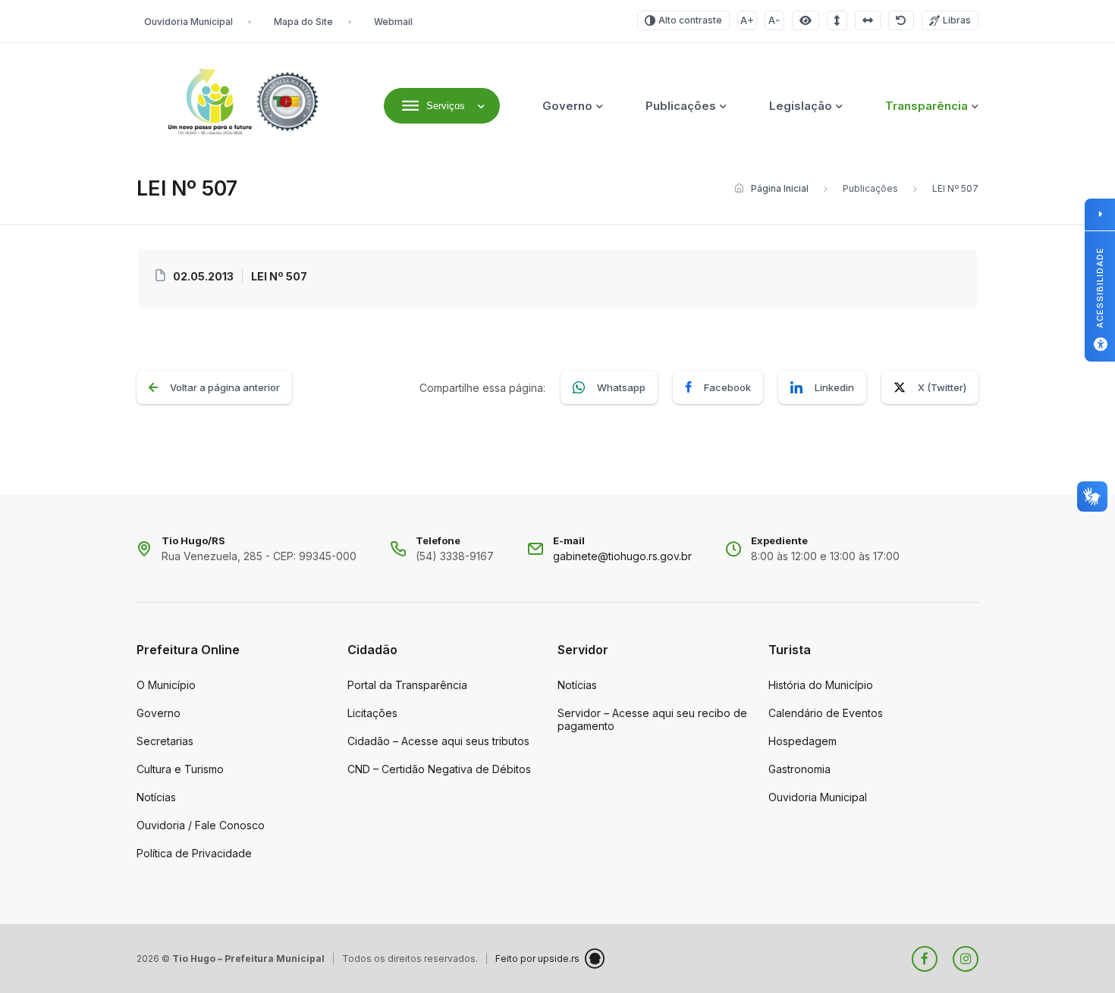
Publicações (680, 106)
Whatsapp (621, 387)
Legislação (800, 106)
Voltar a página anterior (225, 387)
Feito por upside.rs (537, 958)
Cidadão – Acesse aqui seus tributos (438, 741)
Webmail (393, 21)
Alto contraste (690, 20)
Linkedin (834, 387)
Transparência (926, 106)
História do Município (820, 684)
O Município (166, 684)
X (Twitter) (942, 387)
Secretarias (165, 741)
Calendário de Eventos (825, 712)
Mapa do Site (303, 21)
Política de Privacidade (194, 853)
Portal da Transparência (407, 684)
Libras (957, 20)
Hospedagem (802, 741)
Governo (567, 106)
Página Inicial (780, 188)
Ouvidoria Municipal (188, 21)
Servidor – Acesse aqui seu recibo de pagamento (652, 719)
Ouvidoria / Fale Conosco (201, 825)
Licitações (372, 712)
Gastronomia (799, 769)
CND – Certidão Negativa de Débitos (439, 769)
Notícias (156, 797)
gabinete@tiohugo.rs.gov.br (622, 556)
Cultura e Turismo (180, 769)
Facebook (727, 387)
